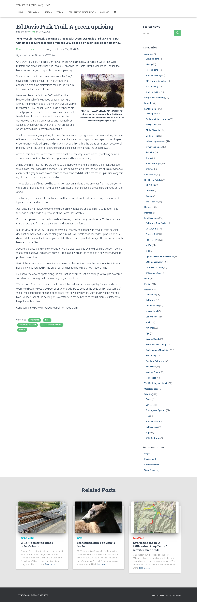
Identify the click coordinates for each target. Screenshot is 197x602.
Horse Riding (152, 70)
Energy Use (151, 125)
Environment (150, 109)
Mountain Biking (153, 75)
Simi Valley (151, 355)
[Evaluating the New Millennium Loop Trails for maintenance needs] (155, 517)
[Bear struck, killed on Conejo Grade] (98, 517)
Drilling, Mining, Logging (157, 119)
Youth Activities (153, 92)
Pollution (150, 152)
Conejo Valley (152, 306)
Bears (148, 399)
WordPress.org (151, 470)
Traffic (149, 158)
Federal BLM (152, 234)
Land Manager (151, 218)
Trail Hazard (152, 202)
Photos (47, 12)
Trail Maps (33, 12)
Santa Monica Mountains (157, 350)
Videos (60, 12)
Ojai (148, 333)
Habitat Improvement (156, 141)
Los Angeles (151, 317)
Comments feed (152, 465)
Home (20, 12)
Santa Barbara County (156, 344)
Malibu (149, 322)
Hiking (47, 320)
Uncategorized (151, 389)
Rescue (149, 196)
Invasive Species (154, 147)
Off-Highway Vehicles (156, 81)
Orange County (153, 339)
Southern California (27, 325)
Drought (148, 103)
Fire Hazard (34, 320)
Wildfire (149, 169)
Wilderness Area (154, 273)
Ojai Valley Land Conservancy (160, 256)
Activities (148, 54)
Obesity (149, 190)
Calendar (104, 12)
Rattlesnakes (152, 427)
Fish (148, 416)
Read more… (50, 564)
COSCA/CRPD (152, 229)
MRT (148, 251)
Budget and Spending (154, 97)
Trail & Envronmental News (81, 12)
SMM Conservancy (154, 262)
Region (147, 290)
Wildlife (22, 330)
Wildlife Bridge (153, 438)
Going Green (152, 136)
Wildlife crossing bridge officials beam (37, 544)
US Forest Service (154, 267)
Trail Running (152, 86)
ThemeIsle (176, 595)
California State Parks (156, 223)
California (150, 300)
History (147, 207)
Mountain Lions (153, 421)
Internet (148, 213)
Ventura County (153, 372)
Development (152, 113)
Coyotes (150, 405)
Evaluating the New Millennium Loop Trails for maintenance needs (151, 546)
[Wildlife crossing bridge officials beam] (42, 517)
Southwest (151, 366)
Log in (147, 453)
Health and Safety (152, 180)
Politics (148, 284)
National (150, 328)
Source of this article (28, 49)
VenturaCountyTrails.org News (33, 595)
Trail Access (150, 378)
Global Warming (153, 130)
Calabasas (151, 294)
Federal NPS (152, 240)
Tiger (148, 432)
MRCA (148, 245)
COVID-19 (150, 185)
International (152, 311)
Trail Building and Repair (51, 325)
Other (147, 278)
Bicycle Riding (152, 59)
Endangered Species (156, 410)
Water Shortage (153, 163)
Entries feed (150, 459)
